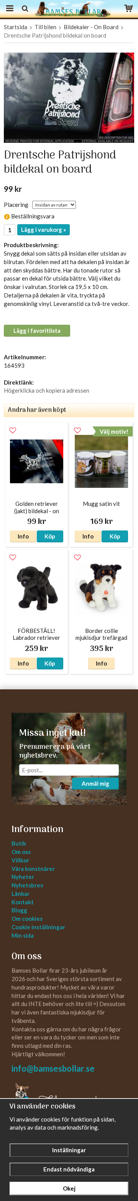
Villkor (20, 860)
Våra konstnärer (33, 868)
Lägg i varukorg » (43, 229)
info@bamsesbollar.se (53, 1068)
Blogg (19, 910)
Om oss (21, 851)
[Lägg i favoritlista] (12, 431)
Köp (49, 536)
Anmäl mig (95, 783)
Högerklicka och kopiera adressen (46, 390)
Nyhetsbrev (27, 885)
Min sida (23, 935)
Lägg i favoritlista (37, 330)
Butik (19, 843)
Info (23, 536)
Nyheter (23, 876)
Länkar (21, 893)
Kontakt (23, 902)
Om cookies (27, 918)
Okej (69, 1188)
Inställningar (69, 1149)
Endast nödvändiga (69, 1169)
